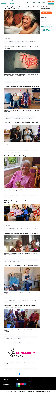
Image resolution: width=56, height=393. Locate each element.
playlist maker (33, 81)
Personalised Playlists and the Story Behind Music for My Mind (21, 86)
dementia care (11, 41)
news (26, 41)
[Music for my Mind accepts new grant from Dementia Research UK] (22, 133)
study (26, 82)
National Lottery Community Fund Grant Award (17, 342)
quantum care (7, 152)
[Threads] (17, 386)
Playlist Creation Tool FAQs (32, 381)
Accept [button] (41, 391)
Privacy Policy (43, 379)
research (23, 82)
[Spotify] (19, 386)
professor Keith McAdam (16, 82)
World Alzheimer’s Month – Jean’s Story (15, 156)
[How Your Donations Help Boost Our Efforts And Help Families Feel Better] (22, 61)
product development (8, 82)
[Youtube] (21, 384)
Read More (48, 391)
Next (23, 374)
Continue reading (7, 38)
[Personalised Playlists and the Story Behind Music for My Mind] (22, 98)
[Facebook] (17, 384)
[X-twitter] (19, 384)
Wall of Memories (30, 385)
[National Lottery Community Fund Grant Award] (22, 352)
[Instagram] (23, 384)
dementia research (17, 41)
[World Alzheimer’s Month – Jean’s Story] (22, 172)
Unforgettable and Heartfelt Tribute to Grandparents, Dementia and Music (46, 30)
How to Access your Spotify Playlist (33, 383)
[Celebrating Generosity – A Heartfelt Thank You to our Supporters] (22, 212)
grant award (11, 368)
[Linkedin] (25, 384)
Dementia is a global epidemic (32, 379)
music (23, 41)
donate (17, 195)
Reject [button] (45, 391)
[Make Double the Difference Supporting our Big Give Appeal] (22, 243)
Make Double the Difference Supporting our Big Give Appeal (21, 233)
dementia (6, 41)
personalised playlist (32, 41)
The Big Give (14, 261)
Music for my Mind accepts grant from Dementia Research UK (21, 265)
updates (30, 82)
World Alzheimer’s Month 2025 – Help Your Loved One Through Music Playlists (46, 27)
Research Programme (31, 389)
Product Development (31, 387)
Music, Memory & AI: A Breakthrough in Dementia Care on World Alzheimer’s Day (46, 22)
